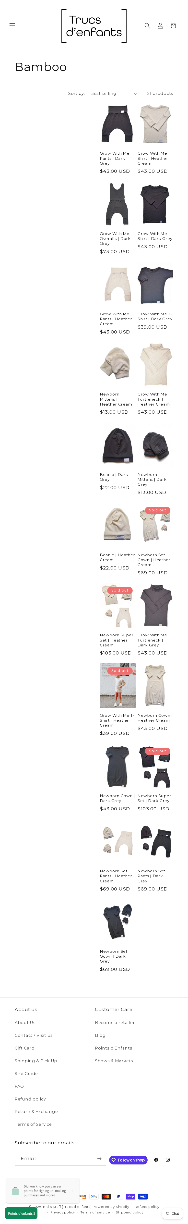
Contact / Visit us (34, 1035)
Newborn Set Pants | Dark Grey (151, 876)
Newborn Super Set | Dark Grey (154, 798)
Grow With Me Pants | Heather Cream (116, 319)
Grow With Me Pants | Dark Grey (114, 158)
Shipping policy (129, 1212)
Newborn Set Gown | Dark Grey (114, 956)
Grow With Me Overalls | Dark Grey (115, 238)
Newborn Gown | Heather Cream (155, 718)
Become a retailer (115, 1022)
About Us (25, 1022)
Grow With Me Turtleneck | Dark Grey (152, 640)
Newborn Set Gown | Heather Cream (154, 560)
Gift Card (25, 1048)
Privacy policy (62, 1212)
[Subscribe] (99, 1158)
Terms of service (95, 1212)
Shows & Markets (114, 1060)
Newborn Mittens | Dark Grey (152, 479)
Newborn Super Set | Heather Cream (116, 640)
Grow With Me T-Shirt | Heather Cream (117, 720)
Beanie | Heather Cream (117, 557)
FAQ (19, 1086)
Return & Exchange (36, 1111)
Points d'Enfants (113, 1048)
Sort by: (76, 93)
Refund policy (30, 1099)
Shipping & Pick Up (36, 1060)
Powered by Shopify (111, 1207)
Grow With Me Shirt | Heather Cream (153, 158)
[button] (12, 25)
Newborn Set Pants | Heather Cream (116, 876)
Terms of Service (33, 1124)
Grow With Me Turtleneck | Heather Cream (154, 399)
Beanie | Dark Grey (114, 477)
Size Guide (26, 1073)
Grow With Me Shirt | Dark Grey (155, 236)
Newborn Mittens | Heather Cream (116, 399)
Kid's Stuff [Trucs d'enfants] (67, 1207)
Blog (100, 1035)
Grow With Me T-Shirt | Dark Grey (155, 316)
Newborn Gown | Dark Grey (117, 798)
